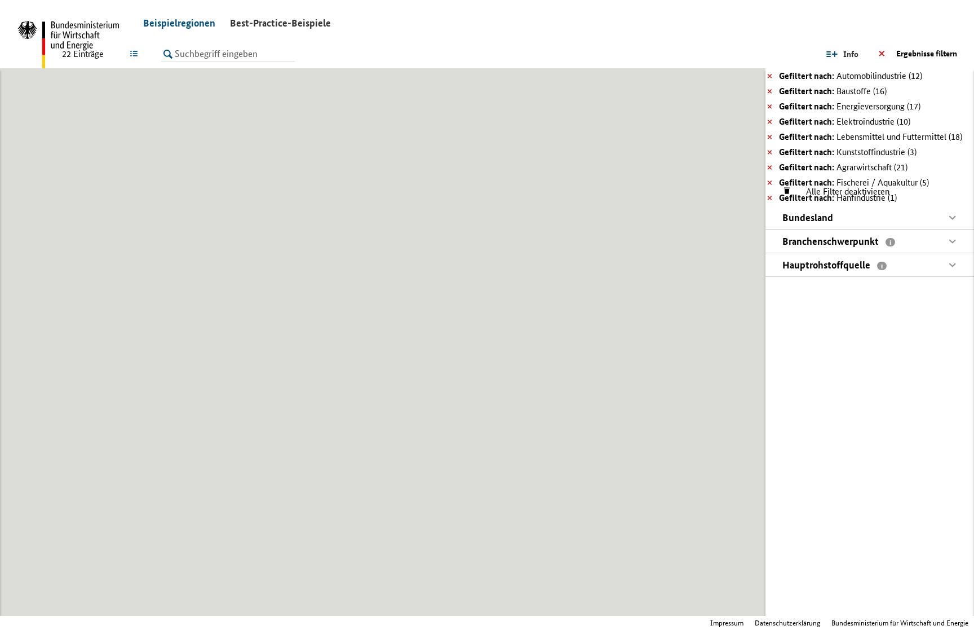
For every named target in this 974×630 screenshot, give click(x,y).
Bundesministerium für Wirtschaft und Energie (899, 623)
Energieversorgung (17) (849, 106)
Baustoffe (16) (833, 91)
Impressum (726, 623)
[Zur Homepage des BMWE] (73, 45)
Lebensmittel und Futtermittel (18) (870, 136)
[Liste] (136, 54)
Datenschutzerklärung (787, 623)
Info (850, 54)
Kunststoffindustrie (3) (848, 152)
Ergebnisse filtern (926, 54)
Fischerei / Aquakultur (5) (854, 182)
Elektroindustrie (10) (844, 121)
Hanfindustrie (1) (838, 197)
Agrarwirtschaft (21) (843, 167)
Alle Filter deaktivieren (842, 191)
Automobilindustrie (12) (850, 76)
